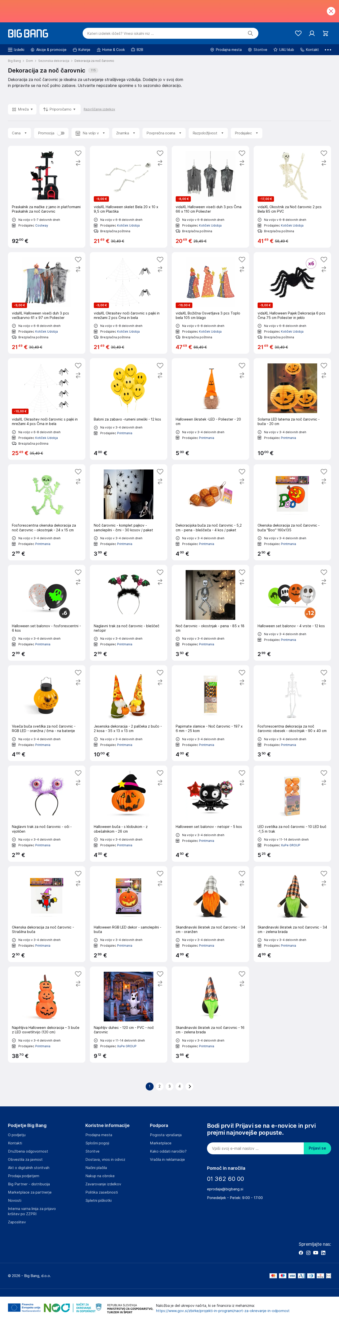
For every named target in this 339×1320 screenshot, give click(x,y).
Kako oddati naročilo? (168, 1151)
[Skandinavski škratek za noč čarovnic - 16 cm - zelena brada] (210, 1014)
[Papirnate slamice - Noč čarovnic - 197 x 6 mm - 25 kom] (210, 713)
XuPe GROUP (290, 845)
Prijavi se (317, 1148)
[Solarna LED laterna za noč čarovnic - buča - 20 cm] (292, 409)
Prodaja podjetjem (23, 1176)
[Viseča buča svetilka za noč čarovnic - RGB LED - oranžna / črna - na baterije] (46, 713)
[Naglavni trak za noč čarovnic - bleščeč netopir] (128, 612)
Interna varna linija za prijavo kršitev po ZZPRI (32, 1211)
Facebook (301, 1252)
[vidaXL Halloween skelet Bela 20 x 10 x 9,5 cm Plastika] (128, 196)
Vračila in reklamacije (167, 1159)
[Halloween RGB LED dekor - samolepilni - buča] (128, 914)
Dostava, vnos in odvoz (105, 1159)
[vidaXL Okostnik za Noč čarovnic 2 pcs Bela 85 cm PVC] (292, 196)
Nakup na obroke (100, 1176)
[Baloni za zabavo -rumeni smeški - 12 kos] (128, 409)
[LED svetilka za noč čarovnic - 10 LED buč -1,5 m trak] (292, 813)
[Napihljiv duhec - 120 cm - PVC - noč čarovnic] (128, 1014)
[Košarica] (325, 33)
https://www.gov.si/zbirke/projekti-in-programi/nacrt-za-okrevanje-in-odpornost (223, 1311)
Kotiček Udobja (128, 225)
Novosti (14, 1200)
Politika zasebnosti (101, 1192)
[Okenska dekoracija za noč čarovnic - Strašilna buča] (46, 914)
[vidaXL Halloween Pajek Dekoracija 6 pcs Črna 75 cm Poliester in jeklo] (292, 302)
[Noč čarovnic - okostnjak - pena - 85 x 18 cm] (210, 612)
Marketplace (160, 1143)
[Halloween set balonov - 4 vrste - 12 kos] (292, 612)
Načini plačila (96, 1167)
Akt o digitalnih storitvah (28, 1167)
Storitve (92, 1151)
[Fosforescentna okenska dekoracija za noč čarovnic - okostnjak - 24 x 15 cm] (46, 512)
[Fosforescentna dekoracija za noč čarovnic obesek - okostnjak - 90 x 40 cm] (292, 713)
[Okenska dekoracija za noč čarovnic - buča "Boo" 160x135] (292, 512)
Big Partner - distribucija (29, 1184)
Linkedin (323, 1252)
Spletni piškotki (98, 1200)
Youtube (315, 1252)
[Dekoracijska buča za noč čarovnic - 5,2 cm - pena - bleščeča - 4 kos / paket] (210, 512)
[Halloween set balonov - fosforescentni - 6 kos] (46, 612)
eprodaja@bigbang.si (225, 1189)
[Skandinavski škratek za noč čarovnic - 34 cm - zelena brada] (292, 914)
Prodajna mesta (98, 1135)
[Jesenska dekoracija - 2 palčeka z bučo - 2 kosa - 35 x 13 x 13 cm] (128, 713)
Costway (41, 225)
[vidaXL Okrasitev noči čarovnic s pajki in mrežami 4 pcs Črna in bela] (46, 409)
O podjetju (17, 1135)
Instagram (308, 1252)
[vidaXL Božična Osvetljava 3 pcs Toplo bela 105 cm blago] (210, 302)
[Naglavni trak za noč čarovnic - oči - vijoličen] (46, 813)
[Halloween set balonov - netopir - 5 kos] (210, 813)
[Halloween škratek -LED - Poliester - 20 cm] (210, 409)
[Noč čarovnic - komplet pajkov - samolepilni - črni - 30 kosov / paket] (128, 512)
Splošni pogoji (97, 1143)
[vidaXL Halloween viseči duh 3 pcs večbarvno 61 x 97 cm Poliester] (46, 302)
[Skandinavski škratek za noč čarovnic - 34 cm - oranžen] (210, 914)
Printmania (124, 433)
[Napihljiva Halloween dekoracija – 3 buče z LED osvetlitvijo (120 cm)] (46, 1014)
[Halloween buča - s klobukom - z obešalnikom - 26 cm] (128, 813)
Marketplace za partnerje (30, 1192)
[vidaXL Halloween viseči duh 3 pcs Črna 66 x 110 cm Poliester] (210, 196)
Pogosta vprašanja (166, 1135)
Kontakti (15, 1143)
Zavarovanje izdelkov (103, 1184)
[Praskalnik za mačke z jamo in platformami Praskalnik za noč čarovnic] (46, 196)
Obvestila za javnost (25, 1159)
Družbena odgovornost (28, 1151)
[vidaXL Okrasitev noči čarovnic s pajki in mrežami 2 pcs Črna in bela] (128, 302)
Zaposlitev (17, 1222)
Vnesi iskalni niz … (120, 33)
